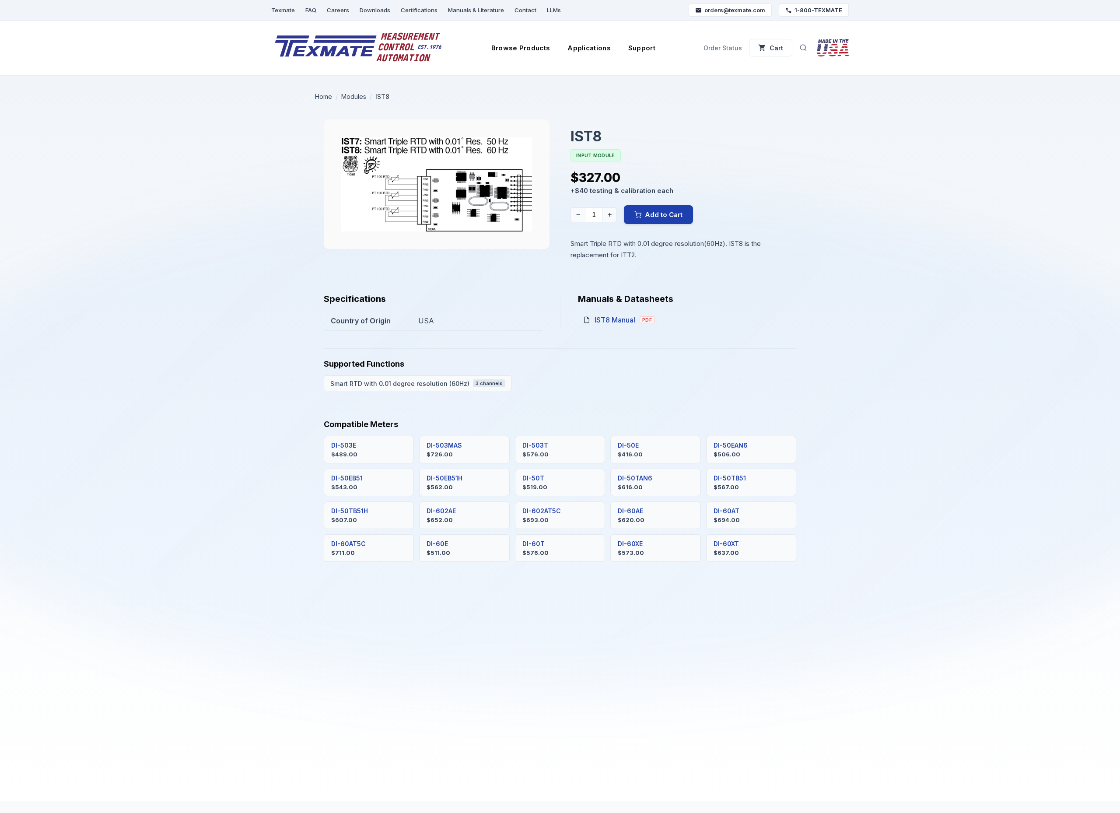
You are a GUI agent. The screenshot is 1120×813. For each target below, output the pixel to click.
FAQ (310, 10)
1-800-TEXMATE (818, 10)
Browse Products (520, 48)
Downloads (375, 10)
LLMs (554, 10)
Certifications (419, 10)
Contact (525, 10)
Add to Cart (663, 214)
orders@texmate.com (734, 10)
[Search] (803, 48)
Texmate (283, 10)
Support (641, 48)
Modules (353, 96)
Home (323, 96)
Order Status (723, 48)
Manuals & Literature (476, 10)
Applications (589, 48)
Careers (338, 10)
